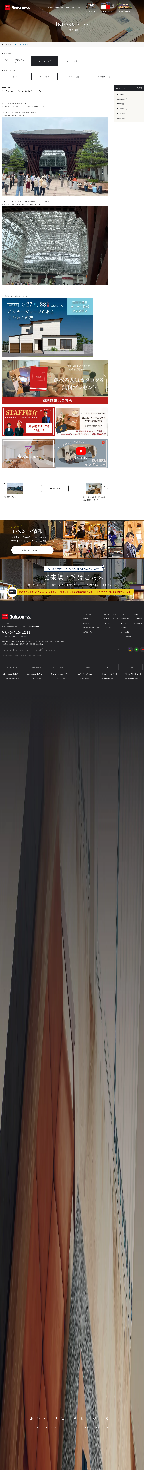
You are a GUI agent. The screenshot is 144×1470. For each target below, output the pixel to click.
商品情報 (85, 619)
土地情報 (106, 623)
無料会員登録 (90, 11)
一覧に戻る (56, 488)
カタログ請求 (107, 11)
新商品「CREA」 (53, 7)
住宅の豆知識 (125, 619)
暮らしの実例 (76, 7)
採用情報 (39, 650)
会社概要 (123, 627)
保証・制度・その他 (103, 76)
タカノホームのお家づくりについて (15, 61)
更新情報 (8, 44)
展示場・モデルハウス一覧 (111, 619)
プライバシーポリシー (23, 650)
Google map (34, 626)
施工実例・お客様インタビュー (91, 627)
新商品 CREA (87, 623)
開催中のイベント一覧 (110, 614)
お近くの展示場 (124, 11)
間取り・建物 (44, 76)
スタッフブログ (44, 61)
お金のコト (15, 76)
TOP (3, 44)
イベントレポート (74, 61)
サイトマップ (6, 650)
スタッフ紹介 (125, 632)
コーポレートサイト (53, 650)
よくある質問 (107, 627)
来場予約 (136, 614)
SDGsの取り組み (126, 636)
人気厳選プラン (87, 632)
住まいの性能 (65, 7)
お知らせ (123, 623)
